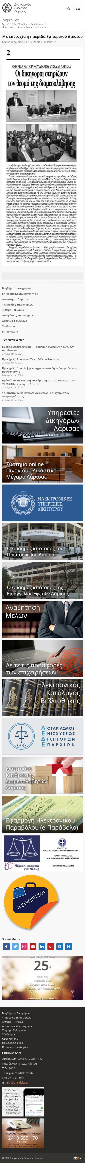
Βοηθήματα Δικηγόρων (16, 288)
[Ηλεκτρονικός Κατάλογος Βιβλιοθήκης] (42, 697)
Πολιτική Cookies (12, 1043)
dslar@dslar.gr (19, 1082)
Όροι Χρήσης (10, 1038)
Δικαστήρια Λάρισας (15, 299)
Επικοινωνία (10, 331)
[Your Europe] (42, 463)
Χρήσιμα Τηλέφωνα (14, 320)
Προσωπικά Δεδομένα (15, 1047)
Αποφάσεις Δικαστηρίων (18, 315)
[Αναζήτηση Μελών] (42, 619)
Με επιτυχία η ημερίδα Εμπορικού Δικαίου (42, 36)
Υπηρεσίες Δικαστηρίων (17, 304)
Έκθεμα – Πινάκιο (13, 310)
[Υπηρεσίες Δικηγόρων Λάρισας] (42, 425)
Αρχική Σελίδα (9, 23)
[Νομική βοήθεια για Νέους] (42, 853)
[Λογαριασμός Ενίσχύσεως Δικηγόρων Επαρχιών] (42, 736)
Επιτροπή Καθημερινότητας (20, 293)
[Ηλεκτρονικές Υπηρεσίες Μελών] (42, 1101)
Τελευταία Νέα (13, 340)
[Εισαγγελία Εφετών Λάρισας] (42, 580)
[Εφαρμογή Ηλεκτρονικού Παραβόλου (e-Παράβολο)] (42, 814)
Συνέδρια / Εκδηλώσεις (31, 23)
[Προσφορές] (42, 658)
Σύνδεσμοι (9, 326)
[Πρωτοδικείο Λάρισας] (42, 541)
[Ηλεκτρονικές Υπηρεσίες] (42, 503)
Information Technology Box (78, 1157)
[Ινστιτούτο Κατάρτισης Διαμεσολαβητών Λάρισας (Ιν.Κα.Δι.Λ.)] (42, 775)
